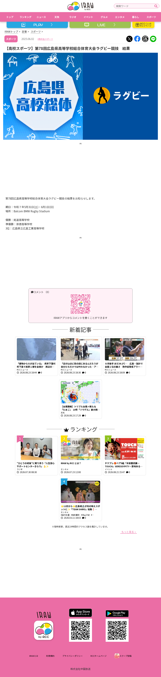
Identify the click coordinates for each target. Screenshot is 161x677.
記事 (24, 31)
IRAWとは (33, 655)
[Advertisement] (80, 167)
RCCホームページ (99, 655)
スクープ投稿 (125, 655)
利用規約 (50, 655)
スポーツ (36, 31)
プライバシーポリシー (72, 655)
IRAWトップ (11, 31)
